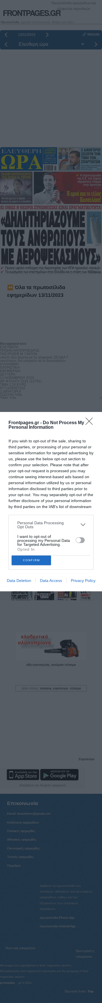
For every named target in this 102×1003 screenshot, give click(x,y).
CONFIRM (31, 560)
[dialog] (51, 501)
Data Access (51, 580)
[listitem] (51, 525)
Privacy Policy (83, 580)
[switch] (80, 540)
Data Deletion (19, 580)
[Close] (91, 423)
